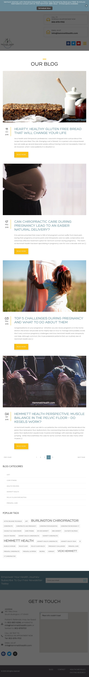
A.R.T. (8, 475)
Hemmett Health (13, 492)
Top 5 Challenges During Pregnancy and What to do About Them (48, 320)
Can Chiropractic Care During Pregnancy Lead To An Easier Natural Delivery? (43, 225)
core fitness (29, 531)
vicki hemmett (67, 551)
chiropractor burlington (48, 526)
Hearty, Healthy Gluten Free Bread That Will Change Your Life (48, 131)
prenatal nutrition (29, 551)
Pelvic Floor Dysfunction (16, 497)
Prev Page (7, 457)
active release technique (13, 521)
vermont (51, 551)
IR (80, 541)
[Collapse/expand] (86, 5)
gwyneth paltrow (71, 531)
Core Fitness (12, 480)
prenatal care (73, 546)
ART (26, 521)
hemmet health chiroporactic (29, 535)
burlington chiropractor (54, 520)
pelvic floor (23, 546)
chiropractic (8, 526)
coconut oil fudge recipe (12, 531)
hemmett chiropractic (50, 535)
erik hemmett (56, 531)
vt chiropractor (9, 556)
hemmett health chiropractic (47, 541)
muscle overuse (9, 546)
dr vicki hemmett (43, 531)
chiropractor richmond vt (70, 526)
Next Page (81, 457)
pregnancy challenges (56, 546)
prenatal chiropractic (11, 551)
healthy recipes (9, 535)
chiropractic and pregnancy (26, 526)
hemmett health (19, 540)
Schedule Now (44, 8)
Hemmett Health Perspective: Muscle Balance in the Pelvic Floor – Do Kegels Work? (49, 418)
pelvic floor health (38, 546)
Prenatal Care (12, 503)
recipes (42, 551)
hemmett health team (68, 541)
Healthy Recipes (13, 486)
